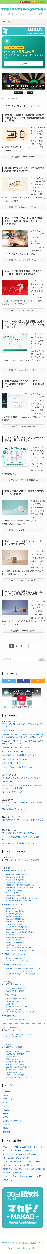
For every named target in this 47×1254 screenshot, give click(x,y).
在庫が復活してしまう (11, 763)
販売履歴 (7, 1132)
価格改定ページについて (14, 904)
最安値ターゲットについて (14, 954)
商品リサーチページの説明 (14, 1030)
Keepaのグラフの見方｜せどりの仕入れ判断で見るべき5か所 (24, 169)
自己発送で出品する (12, 1016)
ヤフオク (7, 1103)
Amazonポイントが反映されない (15, 747)
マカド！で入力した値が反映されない (17, 767)
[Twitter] (9, 680)
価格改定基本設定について (14, 870)
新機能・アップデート (12, 1121)
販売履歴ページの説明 (13, 1047)
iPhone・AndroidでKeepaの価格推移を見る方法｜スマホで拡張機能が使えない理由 (24, 118)
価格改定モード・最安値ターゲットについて (24, 86)
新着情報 (7, 1125)
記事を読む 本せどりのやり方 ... (23, 580)
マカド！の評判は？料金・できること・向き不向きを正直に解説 (23, 272)
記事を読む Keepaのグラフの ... (23, 207)
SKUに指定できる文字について (15, 759)
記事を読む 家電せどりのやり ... (23, 530)
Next (42, 81)
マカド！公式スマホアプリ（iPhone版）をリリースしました (23, 439)
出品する (7, 1117)
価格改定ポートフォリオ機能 (15, 964)
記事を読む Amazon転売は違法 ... (23, 631)
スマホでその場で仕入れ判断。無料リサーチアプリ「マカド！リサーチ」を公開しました (24, 324)
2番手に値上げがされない (12, 792)
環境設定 (7, 1128)
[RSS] (37, 680)
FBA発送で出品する (12, 995)
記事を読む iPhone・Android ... (23, 157)
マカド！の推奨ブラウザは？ (14, 730)
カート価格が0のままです (12, 781)
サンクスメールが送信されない (15, 751)
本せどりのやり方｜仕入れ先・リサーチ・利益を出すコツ (24, 542)
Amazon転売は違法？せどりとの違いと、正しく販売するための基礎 (24, 593)
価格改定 (7, 1114)
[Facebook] (23, 680)
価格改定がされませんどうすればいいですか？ (21, 778)
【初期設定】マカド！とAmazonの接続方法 (22, 860)
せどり (6, 1095)
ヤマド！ (7, 1106)
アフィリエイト (9, 1099)
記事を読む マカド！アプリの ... (23, 260)
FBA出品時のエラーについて (14, 809)
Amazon (6, 1092)
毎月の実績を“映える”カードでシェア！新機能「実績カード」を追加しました (24, 384)
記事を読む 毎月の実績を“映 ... (23, 426)
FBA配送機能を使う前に (14, 984)
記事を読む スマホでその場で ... (23, 370)
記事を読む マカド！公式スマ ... (23, 480)
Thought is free (33, 1248)
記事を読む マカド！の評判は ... (23, 310)
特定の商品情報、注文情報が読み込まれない (20, 755)
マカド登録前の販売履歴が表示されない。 (19, 833)
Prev (5, 81)
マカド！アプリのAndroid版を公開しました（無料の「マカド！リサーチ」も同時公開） (24, 221)
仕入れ (6, 1110)
